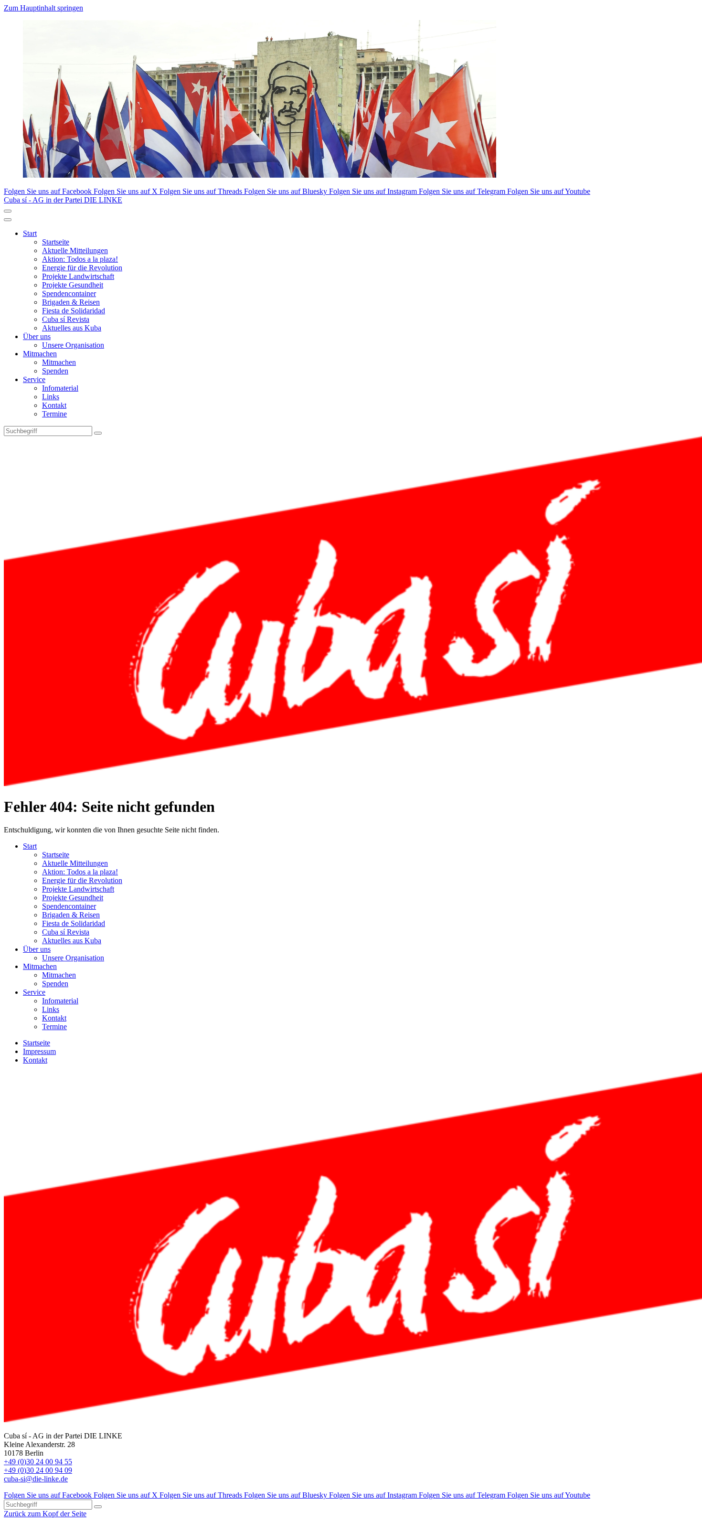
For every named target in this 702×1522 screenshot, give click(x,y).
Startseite (55, 242)
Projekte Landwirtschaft (78, 276)
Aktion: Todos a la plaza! (80, 259)
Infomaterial (60, 388)
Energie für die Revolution (82, 268)
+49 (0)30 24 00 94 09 (38, 1470)
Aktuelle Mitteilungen (75, 250)
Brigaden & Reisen (71, 302)
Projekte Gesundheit (72, 285)
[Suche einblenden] (7, 211)
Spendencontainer (69, 293)
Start (30, 233)
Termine (54, 414)
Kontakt (54, 405)
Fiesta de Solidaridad (73, 311)
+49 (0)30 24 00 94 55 (38, 1462)
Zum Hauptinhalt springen (43, 8)
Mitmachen (40, 354)
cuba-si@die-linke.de (36, 1479)
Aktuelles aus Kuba (71, 328)
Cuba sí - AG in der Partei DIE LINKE (63, 200)
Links (50, 397)
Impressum (39, 1051)
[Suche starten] (98, 433)
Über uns (37, 336)
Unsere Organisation (73, 345)
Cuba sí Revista (65, 319)
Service (34, 379)
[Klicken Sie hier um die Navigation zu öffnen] (7, 219)
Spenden (55, 371)
